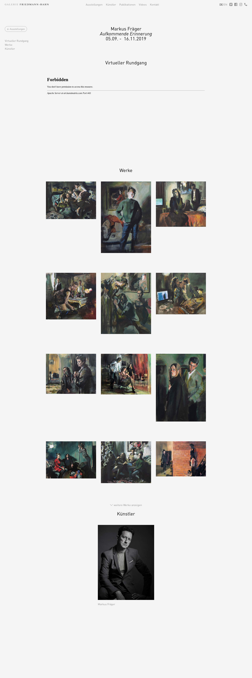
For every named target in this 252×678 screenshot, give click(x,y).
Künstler (111, 4)
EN (225, 4)
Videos (143, 4)
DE (221, 4)
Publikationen (127, 4)
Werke (8, 44)
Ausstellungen (94, 4)
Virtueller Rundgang (16, 40)
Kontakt (154, 4)
